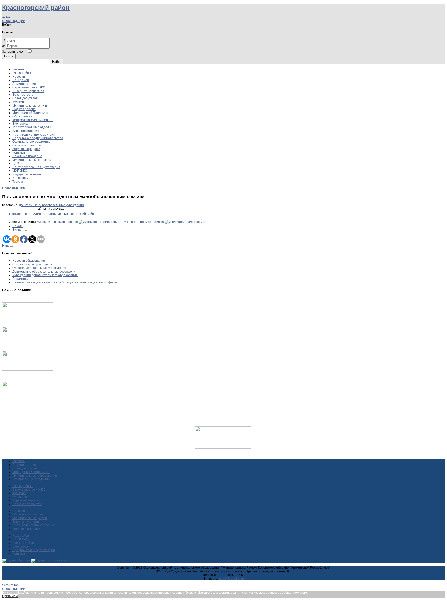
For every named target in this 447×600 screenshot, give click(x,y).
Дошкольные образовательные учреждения (51, 205)
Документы (20, 279)
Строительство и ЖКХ (28, 87)
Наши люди (20, 539)
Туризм (17, 181)
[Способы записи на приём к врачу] (27, 369)
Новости (18, 76)
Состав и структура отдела (32, 264)
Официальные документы (31, 142)
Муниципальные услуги (29, 105)
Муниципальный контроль (31, 160)
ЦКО (15, 163)
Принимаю (10, 596)
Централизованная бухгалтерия (36, 167)
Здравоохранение (25, 131)
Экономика (20, 123)
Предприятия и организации (33, 550)
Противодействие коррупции (33, 134)
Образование (22, 116)
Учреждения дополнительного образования (45, 275)
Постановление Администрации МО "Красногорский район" (53, 214)
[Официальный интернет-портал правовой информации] (222, 454)
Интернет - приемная (28, 91)
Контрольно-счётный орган (32, 120)
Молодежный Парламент (31, 113)
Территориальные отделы (31, 127)
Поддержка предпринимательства (37, 138)
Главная (18, 69)
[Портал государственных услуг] (27, 322)
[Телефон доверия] (27, 401)
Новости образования (28, 260)
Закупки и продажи (26, 149)
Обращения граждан (27, 514)
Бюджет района (24, 109)
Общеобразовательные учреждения (39, 268)
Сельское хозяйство (27, 145)
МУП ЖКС (19, 170)
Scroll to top (10, 585)
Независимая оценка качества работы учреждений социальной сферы (64, 282)
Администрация (24, 84)
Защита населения (26, 521)
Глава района (22, 73)
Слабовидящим (13, 21)
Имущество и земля (27, 174)
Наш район (20, 80)
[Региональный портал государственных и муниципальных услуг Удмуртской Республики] (27, 346)
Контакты (19, 152)
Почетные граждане (27, 156)
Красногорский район (36, 7)
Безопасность (22, 94)
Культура (19, 102)
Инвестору (20, 178)
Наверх (7, 246)
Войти (8, 56)
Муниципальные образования (34, 475)
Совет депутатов (25, 98)
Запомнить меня (14, 52)
